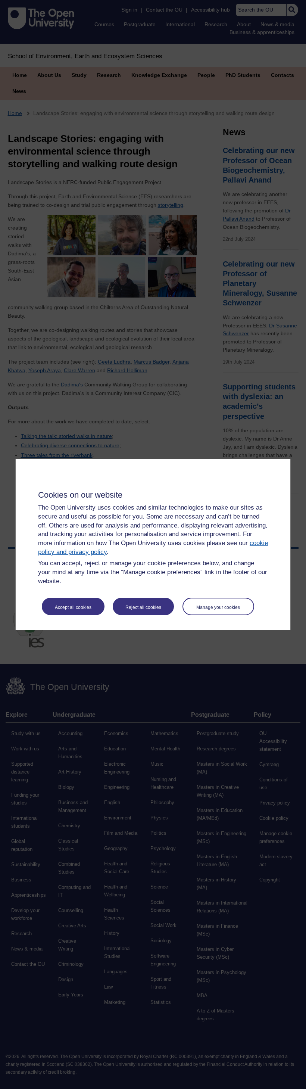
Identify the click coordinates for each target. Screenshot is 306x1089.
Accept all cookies (73, 607)
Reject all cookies (143, 607)
